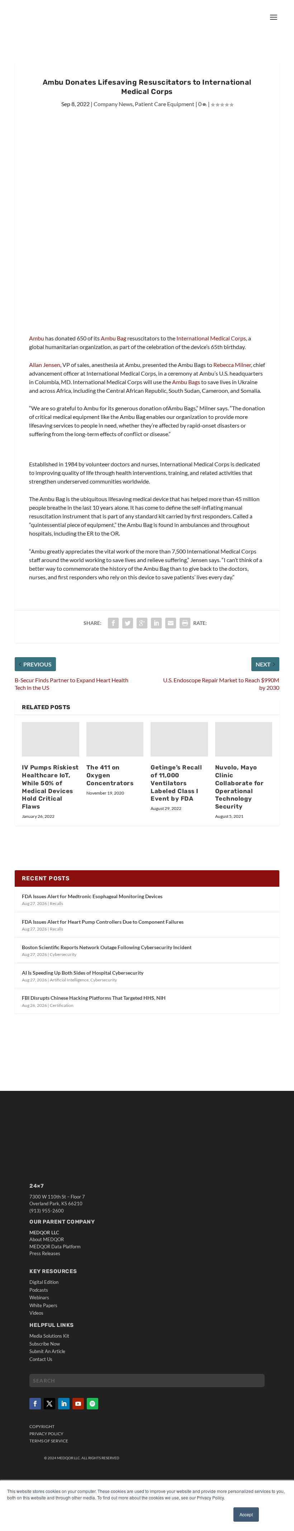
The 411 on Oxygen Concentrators (110, 775)
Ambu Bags (186, 381)
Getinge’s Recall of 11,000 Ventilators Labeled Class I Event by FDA (176, 783)
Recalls (56, 903)
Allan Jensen (44, 364)
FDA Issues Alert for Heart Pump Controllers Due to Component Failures (103, 922)
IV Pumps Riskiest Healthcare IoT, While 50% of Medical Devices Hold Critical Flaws (50, 787)
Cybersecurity (63, 954)
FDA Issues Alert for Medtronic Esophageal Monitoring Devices (92, 896)
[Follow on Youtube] (78, 1403)
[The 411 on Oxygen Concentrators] (115, 739)
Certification (62, 1005)
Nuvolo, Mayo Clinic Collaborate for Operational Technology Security (239, 787)
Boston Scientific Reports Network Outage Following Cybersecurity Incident (106, 947)
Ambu (36, 338)
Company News (113, 103)
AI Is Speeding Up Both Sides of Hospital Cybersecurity (82, 973)
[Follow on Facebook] (35, 1403)
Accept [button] (246, 1514)
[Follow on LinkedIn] (64, 1403)
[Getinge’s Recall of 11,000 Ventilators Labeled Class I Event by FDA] (179, 739)
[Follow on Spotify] (92, 1403)
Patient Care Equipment (164, 103)
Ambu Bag (113, 338)
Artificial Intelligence (69, 980)
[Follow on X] (49, 1403)
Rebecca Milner (232, 364)
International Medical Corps (211, 338)
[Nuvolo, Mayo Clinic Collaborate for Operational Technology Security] (243, 739)
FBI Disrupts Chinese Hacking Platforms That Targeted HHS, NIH (94, 998)
